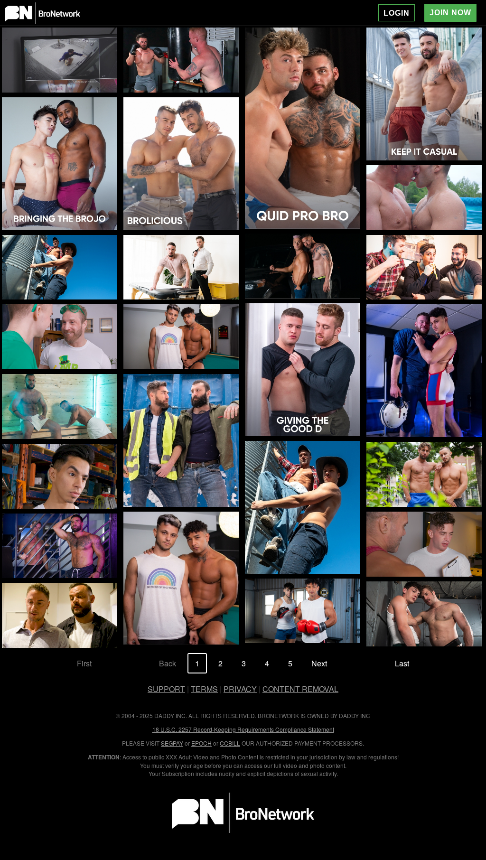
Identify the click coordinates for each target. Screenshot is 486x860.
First (84, 663)
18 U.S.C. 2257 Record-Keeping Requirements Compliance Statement (243, 729)
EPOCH (201, 743)
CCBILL (230, 743)
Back (167, 663)
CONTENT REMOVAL (300, 688)
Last (402, 663)
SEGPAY (172, 743)
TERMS (204, 688)
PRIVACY (240, 688)
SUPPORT (166, 688)
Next (319, 663)
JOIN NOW (450, 13)
